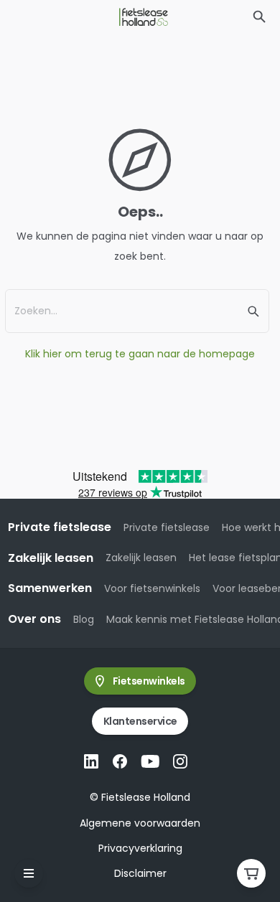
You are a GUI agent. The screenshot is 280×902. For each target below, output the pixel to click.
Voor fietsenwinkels (152, 588)
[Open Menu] (28, 873)
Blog (83, 619)
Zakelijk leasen (141, 557)
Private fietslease (166, 527)
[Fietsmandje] (251, 873)
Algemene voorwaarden (140, 823)
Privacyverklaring (140, 848)
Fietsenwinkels (149, 681)
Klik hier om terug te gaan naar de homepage (140, 354)
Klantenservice (140, 721)
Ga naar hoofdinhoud (69, 24)
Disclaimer (140, 873)
